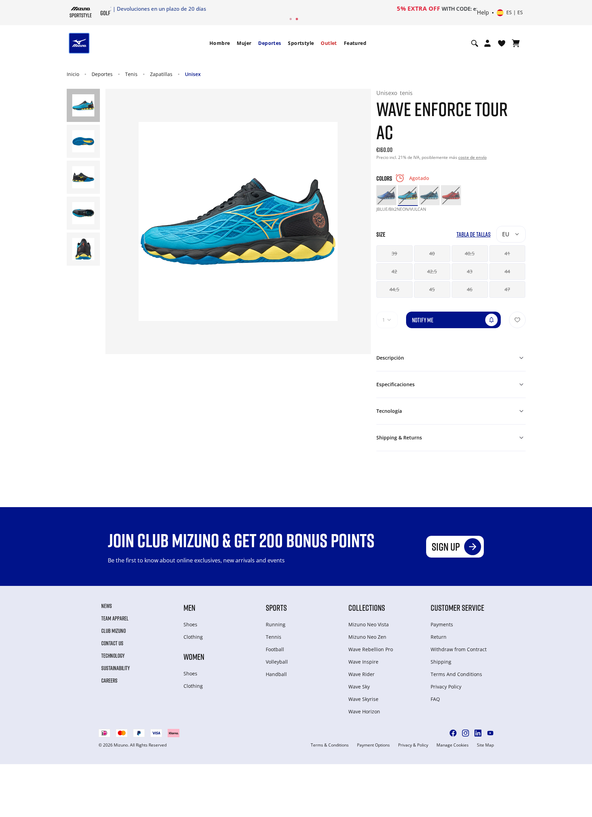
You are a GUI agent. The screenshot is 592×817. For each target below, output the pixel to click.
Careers (109, 680)
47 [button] (507, 289)
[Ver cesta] (516, 43)
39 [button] (394, 253)
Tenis (131, 74)
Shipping (441, 661)
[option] (386, 195)
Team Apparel (115, 618)
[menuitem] (219, 43)
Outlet (329, 43)
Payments (442, 624)
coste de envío (472, 157)
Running (275, 624)
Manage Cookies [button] (452, 745)
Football (275, 649)
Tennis (273, 637)
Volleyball (277, 661)
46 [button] (469, 289)
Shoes (190, 624)
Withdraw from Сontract (459, 649)
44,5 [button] (394, 289)
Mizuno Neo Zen (367, 637)
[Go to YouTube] (490, 733)
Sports (276, 607)
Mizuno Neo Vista (368, 624)
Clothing (193, 637)
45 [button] (432, 289)
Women (194, 657)
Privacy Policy (446, 686)
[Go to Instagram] (465, 733)
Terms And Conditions (456, 674)
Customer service (457, 607)
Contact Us (112, 643)
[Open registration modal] (487, 43)
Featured (355, 43)
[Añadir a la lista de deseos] (517, 320)
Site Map (485, 745)
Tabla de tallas (474, 234)
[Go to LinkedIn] (477, 733)
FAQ (435, 699)
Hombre (219, 43)
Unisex (193, 74)
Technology (113, 655)
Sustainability (115, 668)
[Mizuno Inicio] (80, 12)
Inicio (73, 74)
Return (439, 637)
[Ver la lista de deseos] (502, 43)
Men (189, 607)
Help (483, 13)
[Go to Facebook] (453, 733)
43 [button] (469, 271)
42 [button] (394, 271)
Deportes (269, 43)
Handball (276, 674)
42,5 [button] (432, 271)
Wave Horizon (364, 711)
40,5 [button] (469, 253)
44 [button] (507, 271)
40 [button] (432, 253)
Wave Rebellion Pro (370, 649)
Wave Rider (361, 674)
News (106, 605)
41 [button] (507, 253)
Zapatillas (161, 74)
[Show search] (474, 43)
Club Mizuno (113, 630)
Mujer (244, 43)
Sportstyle (301, 43)
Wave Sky (359, 686)
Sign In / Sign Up (342, 9)
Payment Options (373, 745)
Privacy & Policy (413, 745)
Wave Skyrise (363, 699)
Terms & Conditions (330, 745)
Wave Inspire (363, 661)
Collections (366, 607)
